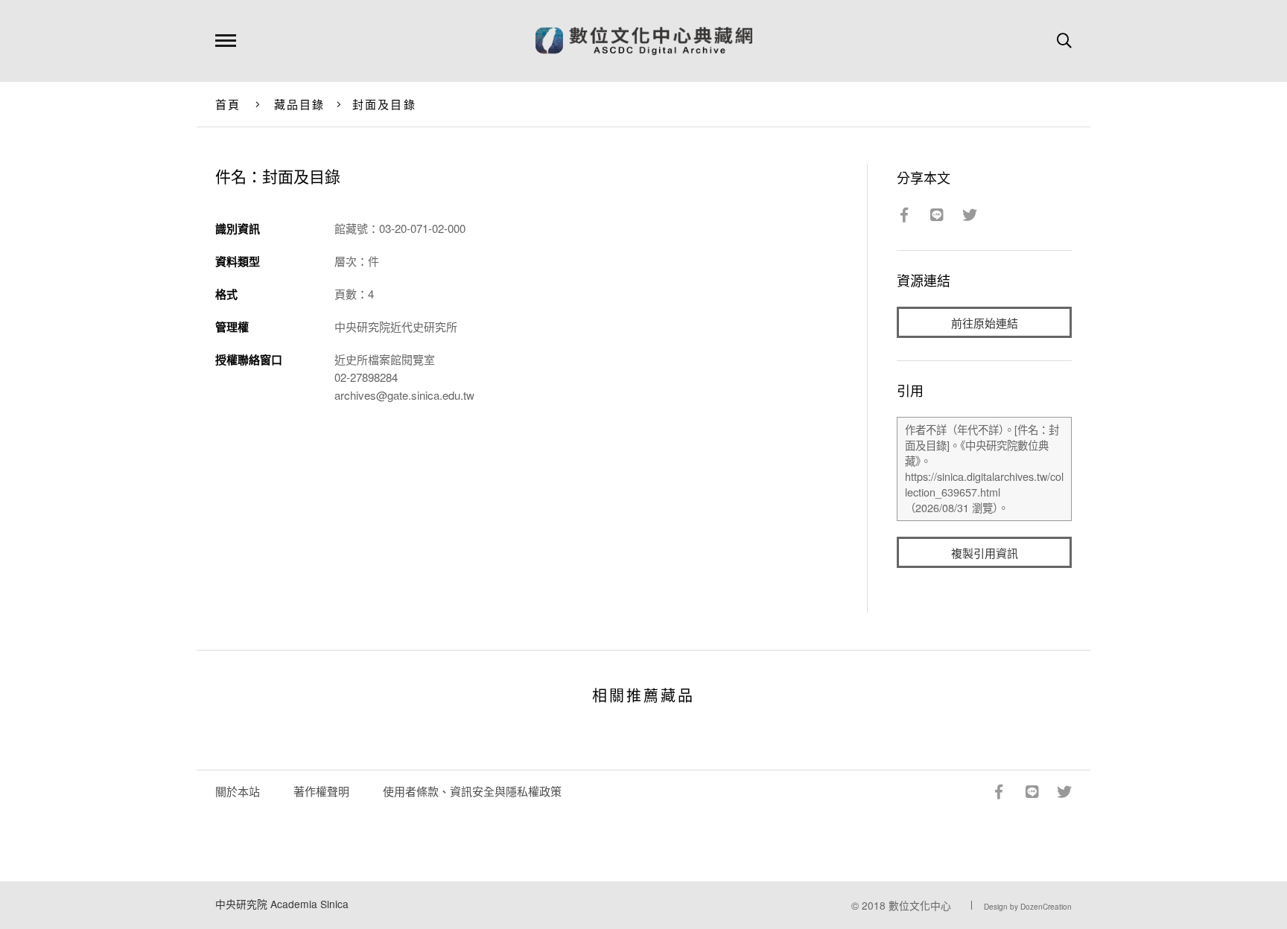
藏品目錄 (299, 104)
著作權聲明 (321, 791)
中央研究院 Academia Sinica (282, 903)
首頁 (228, 104)
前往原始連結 (984, 323)
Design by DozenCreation (1028, 906)
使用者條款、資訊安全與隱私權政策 (472, 791)
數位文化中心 (920, 905)
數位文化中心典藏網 (644, 41)
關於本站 (237, 791)
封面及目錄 (384, 104)
